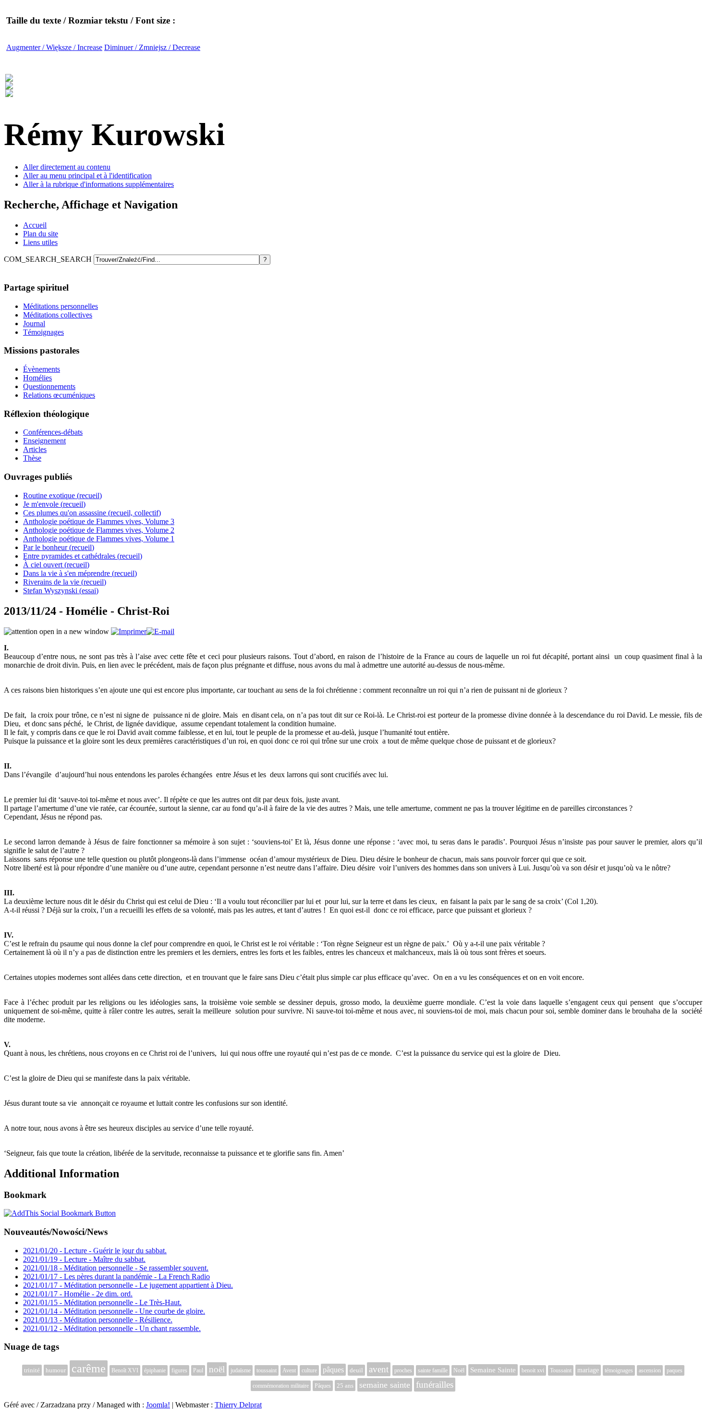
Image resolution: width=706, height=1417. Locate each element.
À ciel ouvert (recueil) (56, 565)
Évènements (41, 369)
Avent (289, 1370)
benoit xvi (533, 1370)
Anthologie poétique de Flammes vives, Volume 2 (98, 530)
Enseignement (44, 441)
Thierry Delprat (238, 1405)
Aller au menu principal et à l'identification (87, 175)
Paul (198, 1370)
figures (179, 1370)
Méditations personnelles (60, 306)
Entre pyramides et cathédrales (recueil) (82, 556)
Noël (458, 1370)
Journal (34, 323)
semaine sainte (384, 1385)
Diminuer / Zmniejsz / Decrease (152, 47)
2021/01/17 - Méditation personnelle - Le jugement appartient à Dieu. (128, 1285)
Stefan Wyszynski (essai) (60, 590)
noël (217, 1369)
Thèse (32, 458)
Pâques (323, 1385)
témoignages (619, 1370)
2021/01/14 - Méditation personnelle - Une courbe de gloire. (114, 1311)
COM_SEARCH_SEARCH (49, 259)
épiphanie (155, 1370)
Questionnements (49, 386)
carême (89, 1368)
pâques (333, 1370)
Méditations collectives (57, 315)
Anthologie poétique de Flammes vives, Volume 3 (98, 521)
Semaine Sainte (493, 1370)
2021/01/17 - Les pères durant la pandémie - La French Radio (116, 1276)
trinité (32, 1370)
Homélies (37, 378)
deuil (356, 1370)
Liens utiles (40, 242)
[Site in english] (9, 91)
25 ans (345, 1385)
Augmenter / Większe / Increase (54, 47)
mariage (588, 1370)
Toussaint (561, 1370)
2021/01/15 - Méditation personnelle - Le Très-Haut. (102, 1302)
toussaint (266, 1370)
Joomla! (158, 1405)
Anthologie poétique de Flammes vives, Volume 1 (98, 539)
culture (309, 1370)
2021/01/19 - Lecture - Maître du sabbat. (84, 1259)
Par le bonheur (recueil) (58, 547)
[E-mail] (160, 631)
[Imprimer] (128, 631)
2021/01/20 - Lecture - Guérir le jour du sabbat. (95, 1250)
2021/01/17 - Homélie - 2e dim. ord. (78, 1294)
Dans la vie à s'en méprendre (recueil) (80, 573)
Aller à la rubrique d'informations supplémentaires (98, 184)
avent (379, 1369)
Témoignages (43, 332)
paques (674, 1370)
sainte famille (433, 1370)
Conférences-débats (53, 432)
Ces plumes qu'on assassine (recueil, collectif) (92, 513)
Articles (35, 449)
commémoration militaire (281, 1385)
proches (403, 1370)
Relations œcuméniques (59, 395)
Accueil (35, 225)
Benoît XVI (124, 1370)
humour (56, 1370)
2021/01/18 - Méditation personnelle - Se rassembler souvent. (115, 1268)
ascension (650, 1370)
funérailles (434, 1385)
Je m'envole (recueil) (54, 504)
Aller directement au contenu (66, 167)
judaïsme (241, 1370)
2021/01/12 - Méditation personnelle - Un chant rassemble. (112, 1328)
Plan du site (40, 234)
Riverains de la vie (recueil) (64, 582)
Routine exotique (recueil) (62, 495)
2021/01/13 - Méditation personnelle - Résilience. (97, 1320)
